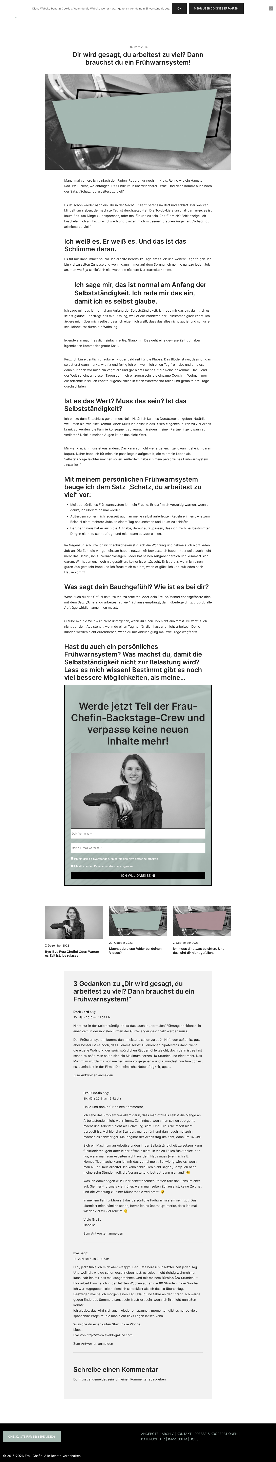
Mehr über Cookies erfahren (216, 8)
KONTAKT (184, 1434)
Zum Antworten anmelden (93, 1075)
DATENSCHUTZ (153, 1439)
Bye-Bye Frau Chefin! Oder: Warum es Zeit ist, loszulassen (72, 953)
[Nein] (271, 8)
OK (179, 8)
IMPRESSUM (177, 1439)
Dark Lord (81, 1012)
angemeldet (98, 1379)
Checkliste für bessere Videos (32, 1436)
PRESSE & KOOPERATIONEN (216, 1434)
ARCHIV (168, 1434)
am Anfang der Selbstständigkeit (132, 310)
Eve (76, 1253)
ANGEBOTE (150, 1434)
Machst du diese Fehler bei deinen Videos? (135, 950)
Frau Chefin (92, 1093)
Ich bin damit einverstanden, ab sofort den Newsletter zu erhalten (115, 858)
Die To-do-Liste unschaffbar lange (175, 210)
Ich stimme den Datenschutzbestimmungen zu (103, 866)
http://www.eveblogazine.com (110, 1335)
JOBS (194, 1439)
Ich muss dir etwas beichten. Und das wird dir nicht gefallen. (198, 950)
